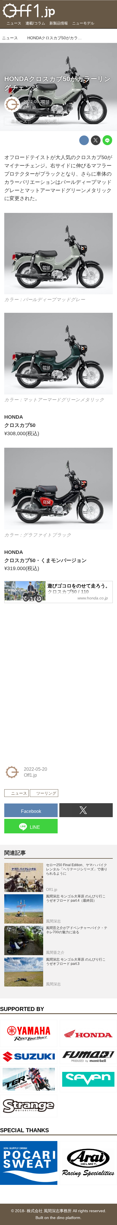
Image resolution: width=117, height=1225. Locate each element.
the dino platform (65, 1217)
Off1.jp (29, 107)
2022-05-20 (34, 101)
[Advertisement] (46, 643)
